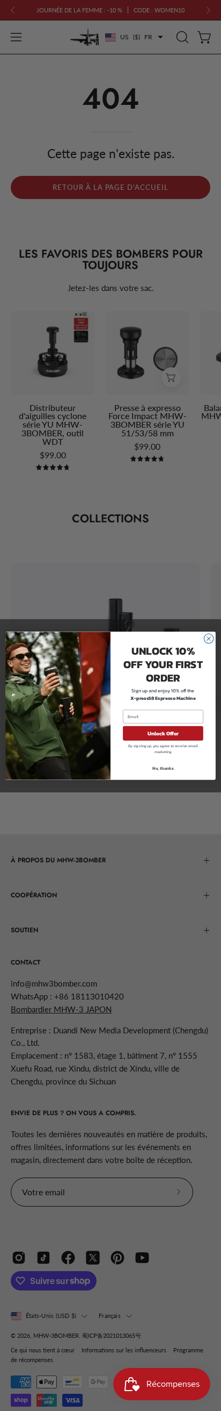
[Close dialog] (208, 638)
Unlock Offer (163, 733)
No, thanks (163, 767)
